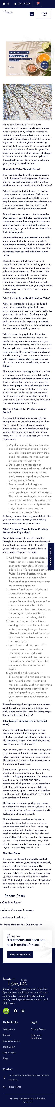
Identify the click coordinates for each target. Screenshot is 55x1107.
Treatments (9, 1029)
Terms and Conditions (36, 1036)
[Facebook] (3, 3)
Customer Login (11, 1041)
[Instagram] (7, 3)
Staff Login (9, 1047)
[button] (32, 14)
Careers (7, 1035)
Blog (5, 1058)
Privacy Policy (38, 1029)
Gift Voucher (9, 1053)
